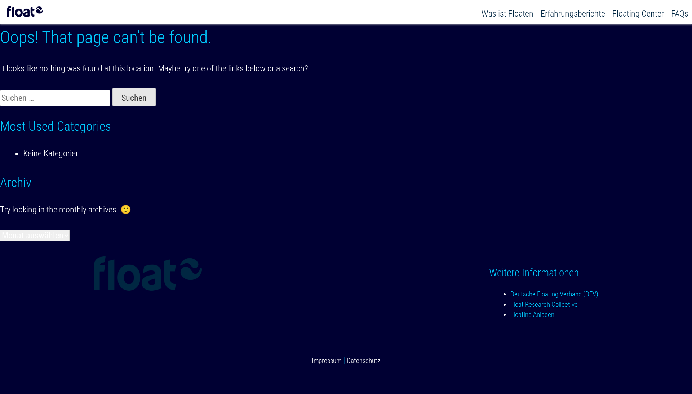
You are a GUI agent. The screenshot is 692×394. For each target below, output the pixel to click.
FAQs (679, 14)
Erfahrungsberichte (573, 14)
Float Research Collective (544, 304)
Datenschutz (363, 361)
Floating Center (638, 14)
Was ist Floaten (507, 14)
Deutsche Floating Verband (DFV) (554, 294)
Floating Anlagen (532, 314)
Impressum (326, 361)
